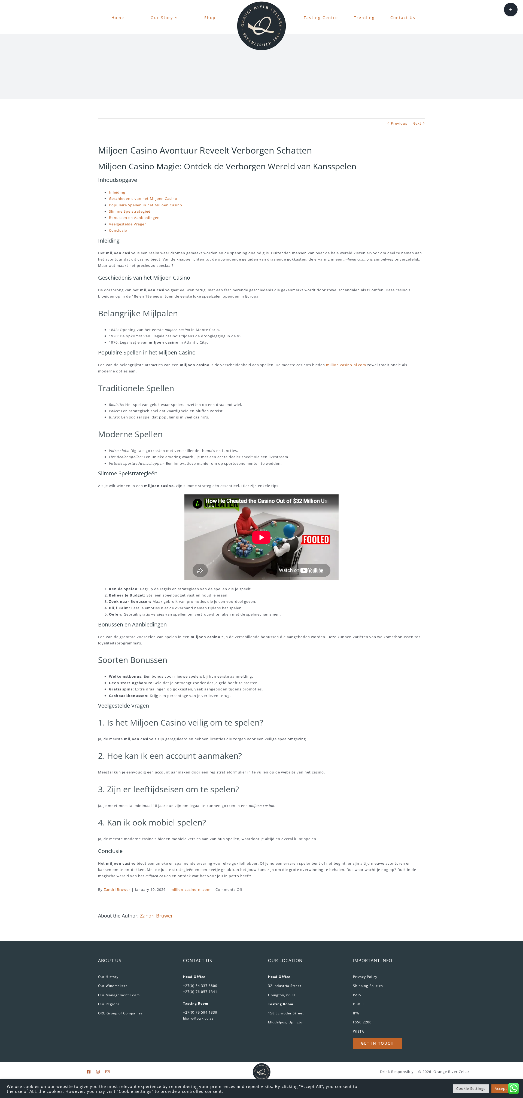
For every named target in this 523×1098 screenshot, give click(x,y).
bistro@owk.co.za (198, 1018)
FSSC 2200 (362, 1022)
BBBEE (359, 1004)
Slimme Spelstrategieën (131, 211)
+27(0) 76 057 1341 (200, 991)
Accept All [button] (504, 1088)
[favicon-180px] (261, 3)
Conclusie (118, 230)
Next (416, 123)
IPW (356, 1013)
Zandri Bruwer (117, 889)
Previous (399, 123)
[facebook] (89, 1072)
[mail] (107, 1072)
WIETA (358, 1031)
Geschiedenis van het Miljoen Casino (143, 198)
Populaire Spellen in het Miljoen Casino (145, 205)
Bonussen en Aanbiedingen (134, 217)
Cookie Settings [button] (470, 1088)
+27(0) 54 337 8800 (200, 985)
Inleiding (117, 192)
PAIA (357, 995)
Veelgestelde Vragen (128, 224)
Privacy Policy (365, 976)
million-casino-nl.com (346, 364)
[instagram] (98, 1072)
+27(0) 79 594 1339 (200, 1012)
